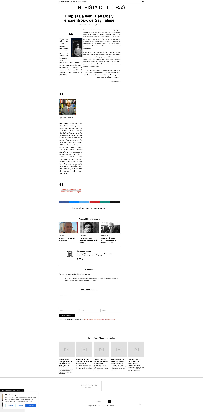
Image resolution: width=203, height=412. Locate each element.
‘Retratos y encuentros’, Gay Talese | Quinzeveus (74, 274)
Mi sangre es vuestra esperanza (67, 239)
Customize (10, 405)
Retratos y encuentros (98, 208)
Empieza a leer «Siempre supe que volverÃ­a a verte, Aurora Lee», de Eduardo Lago (65, 363)
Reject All (20, 405)
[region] (20, 400)
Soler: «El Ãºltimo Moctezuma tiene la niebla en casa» (108, 240)
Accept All (31, 405)
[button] (109, 401)
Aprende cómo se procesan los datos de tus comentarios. (99, 319)
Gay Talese (85, 208)
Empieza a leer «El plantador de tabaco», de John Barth (101, 361)
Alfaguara (76, 208)
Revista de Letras (84, 251)
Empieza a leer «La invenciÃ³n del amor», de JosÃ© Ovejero (118, 361)
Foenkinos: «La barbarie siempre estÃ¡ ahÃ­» (89, 240)
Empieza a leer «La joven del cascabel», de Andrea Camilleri (84, 361)
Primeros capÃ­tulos (94, 25)
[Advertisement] (101, 407)
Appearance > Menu (68, 1)
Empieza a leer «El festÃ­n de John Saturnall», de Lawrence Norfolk (134, 362)
